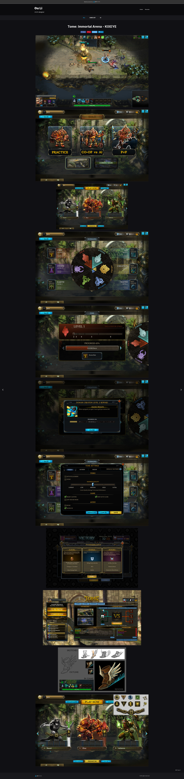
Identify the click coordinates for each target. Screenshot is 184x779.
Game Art (92, 17)
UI (100, 17)
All (84, 17)
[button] (178, 770)
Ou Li (38, 8)
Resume (147, 9)
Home (141, 9)
